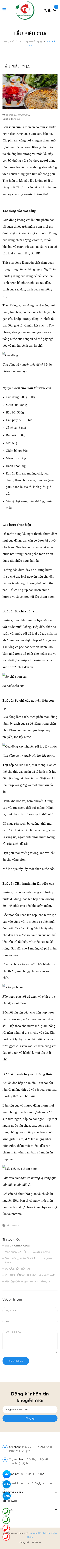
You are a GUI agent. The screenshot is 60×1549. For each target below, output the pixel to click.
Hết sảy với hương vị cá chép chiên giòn (27, 1281)
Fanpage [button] (7, 1509)
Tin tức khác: (11, 1239)
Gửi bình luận (16, 1360)
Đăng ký (30, 1418)
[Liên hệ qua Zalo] (6, 1496)
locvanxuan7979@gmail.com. (31, 1483)
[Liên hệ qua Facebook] (6, 1474)
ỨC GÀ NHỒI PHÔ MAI (17, 1268)
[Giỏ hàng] (55, 10)
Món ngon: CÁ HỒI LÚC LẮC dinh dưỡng (27, 1252)
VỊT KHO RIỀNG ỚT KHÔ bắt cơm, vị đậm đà (30, 1275)
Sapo (38, 1542)
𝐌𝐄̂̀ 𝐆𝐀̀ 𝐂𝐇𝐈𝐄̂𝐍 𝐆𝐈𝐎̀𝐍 (17, 1245)
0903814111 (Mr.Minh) (33, 1474)
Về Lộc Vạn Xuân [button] (12, 1492)
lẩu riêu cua (13, 1225)
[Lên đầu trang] (52, 1537)
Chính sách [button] (9, 1501)
